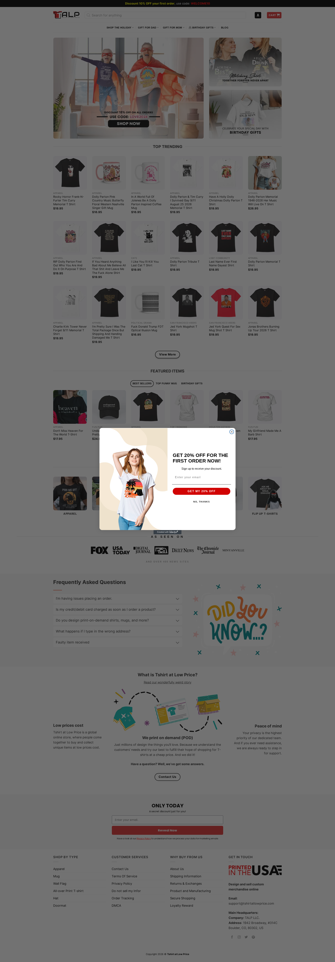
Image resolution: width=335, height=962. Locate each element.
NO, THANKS (201, 502)
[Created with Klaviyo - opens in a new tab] (167, 532)
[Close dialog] (232, 432)
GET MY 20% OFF (202, 491)
